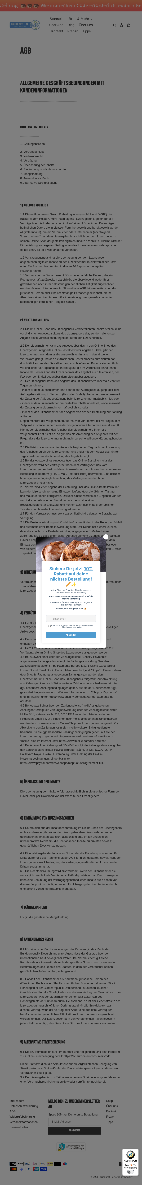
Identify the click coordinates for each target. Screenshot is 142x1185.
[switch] (130, 1172)
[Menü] (136, 1151)
